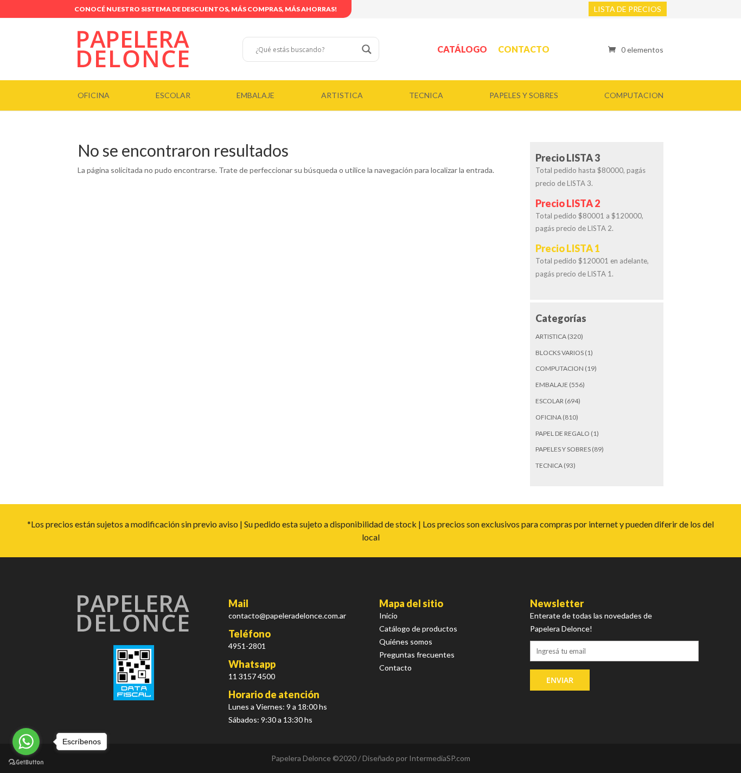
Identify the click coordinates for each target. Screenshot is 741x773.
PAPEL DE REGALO (562, 433)
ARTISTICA (342, 95)
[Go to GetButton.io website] (26, 762)
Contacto (524, 49)
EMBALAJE (255, 95)
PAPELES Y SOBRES (523, 95)
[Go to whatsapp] (26, 741)
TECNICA (426, 95)
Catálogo (462, 49)
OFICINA (94, 95)
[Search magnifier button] (366, 49)
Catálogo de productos (418, 628)
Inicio (388, 615)
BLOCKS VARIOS (559, 353)
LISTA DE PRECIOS (627, 9)
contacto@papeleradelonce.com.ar (287, 615)
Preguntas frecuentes (417, 654)
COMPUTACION (633, 95)
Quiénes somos (405, 641)
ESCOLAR (173, 95)
